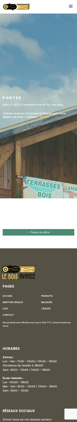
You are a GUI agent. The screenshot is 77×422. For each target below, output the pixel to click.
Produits (47, 296)
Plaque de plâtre (40, 232)
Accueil (8, 296)
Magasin (46, 302)
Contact (8, 315)
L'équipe (46, 308)
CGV (5, 308)
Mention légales (13, 302)
